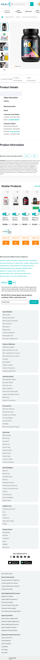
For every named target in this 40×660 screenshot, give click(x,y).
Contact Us (6, 441)
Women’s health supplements (10, 621)
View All (37, 186)
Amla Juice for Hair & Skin (10, 391)
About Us (5, 470)
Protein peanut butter (9, 509)
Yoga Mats (4, 646)
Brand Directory (7, 494)
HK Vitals (5, 535)
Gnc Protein (14, 276)
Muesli (4, 515)
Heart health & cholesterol (9, 599)
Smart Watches (6, 640)
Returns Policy (7, 453)
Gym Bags (4, 649)
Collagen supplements (9, 371)
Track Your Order (8, 459)
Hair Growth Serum (8, 412)
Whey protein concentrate (10, 320)
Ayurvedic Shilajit (8, 382)
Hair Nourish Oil (7, 421)
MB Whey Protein (27, 268)
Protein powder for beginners (10, 580)
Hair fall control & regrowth (9, 605)
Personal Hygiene (8, 418)
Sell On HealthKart (8, 497)
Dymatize (10, 271)
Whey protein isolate (9, 318)
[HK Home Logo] (10, 4)
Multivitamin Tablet (5, 260)
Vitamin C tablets (8, 365)
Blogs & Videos (7, 500)
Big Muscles (3, 271)
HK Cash (5, 479)
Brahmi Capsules (8, 388)
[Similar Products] (5, 200)
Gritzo (4, 541)
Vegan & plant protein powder (10, 586)
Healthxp (26, 263)
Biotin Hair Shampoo (9, 409)
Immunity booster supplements (10, 611)
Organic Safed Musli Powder (11, 394)
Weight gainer (7, 329)
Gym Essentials (6, 643)
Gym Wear (4, 652)
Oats (4, 512)
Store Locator (7, 447)
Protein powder (7, 323)
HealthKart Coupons (8, 482)
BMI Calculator (7, 435)
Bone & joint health (7, 602)
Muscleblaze (33, 260)
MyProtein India (34, 263)
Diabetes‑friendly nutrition (9, 630)
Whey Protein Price (24, 260)
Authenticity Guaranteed (10, 485)
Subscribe (34, 302)
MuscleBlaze (6, 532)
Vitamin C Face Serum (9, 400)
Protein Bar (6, 518)
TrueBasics (6, 538)
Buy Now (6, 243)
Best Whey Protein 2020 (27, 265)
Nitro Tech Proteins (5, 276)
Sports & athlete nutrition (8, 627)
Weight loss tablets (7, 596)
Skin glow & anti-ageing (8, 608)
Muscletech (19, 268)
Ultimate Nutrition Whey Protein (22, 273)
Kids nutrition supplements (9, 618)
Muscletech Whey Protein (7, 273)
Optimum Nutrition (15, 265)
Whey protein (6, 315)
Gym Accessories (6, 637)
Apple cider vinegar (8, 521)
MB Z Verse (6, 547)
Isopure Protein (21, 271)
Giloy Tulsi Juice (7, 385)
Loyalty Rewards (7, 476)
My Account (6, 444)
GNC (15, 271)
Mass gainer (6, 326)
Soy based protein (7, 589)
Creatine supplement (9, 332)
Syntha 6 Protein (22, 276)
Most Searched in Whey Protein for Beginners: (14, 257)
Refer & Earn (6, 473)
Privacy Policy (7, 456)
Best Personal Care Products (11, 427)
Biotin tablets (6, 362)
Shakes (5, 524)
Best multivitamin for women (11, 353)
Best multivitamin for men (10, 350)
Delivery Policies (7, 450)
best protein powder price (7, 263)
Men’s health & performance (9, 624)
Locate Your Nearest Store (10, 488)
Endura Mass (15, 260)
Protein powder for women (9, 583)
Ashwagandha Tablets (9, 379)
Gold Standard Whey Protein (7, 268)
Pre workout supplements (10, 338)
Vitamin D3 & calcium (9, 368)
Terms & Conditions (8, 462)
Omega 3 (5, 359)
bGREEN (5, 544)
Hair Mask (5, 424)
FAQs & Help (6, 438)
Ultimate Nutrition (5, 265)
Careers (5, 491)
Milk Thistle (6, 397)
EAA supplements (8, 335)
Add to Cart (16, 238)
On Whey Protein (19, 263)
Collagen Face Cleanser (9, 415)
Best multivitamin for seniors (11, 356)
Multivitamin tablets (8, 347)
